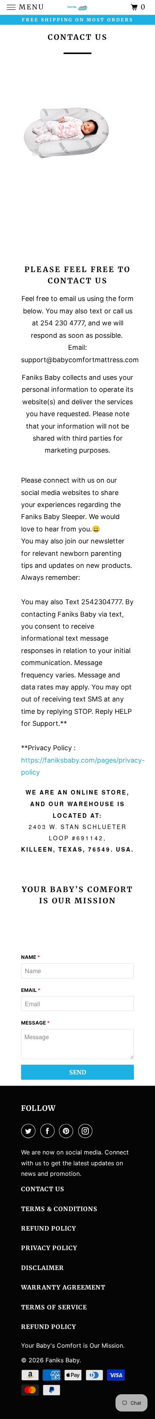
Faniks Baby (62, 1360)
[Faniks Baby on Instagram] (87, 1131)
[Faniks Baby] (77, 7)
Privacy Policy (49, 1248)
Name (30, 957)
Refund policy (48, 1326)
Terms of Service (54, 1307)
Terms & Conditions (59, 1209)
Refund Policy (48, 1228)
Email (30, 990)
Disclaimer (42, 1268)
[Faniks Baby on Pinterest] (67, 1131)
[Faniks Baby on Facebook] (49, 1131)
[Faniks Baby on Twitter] (29, 1131)
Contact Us (42, 1189)
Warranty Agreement (63, 1287)
